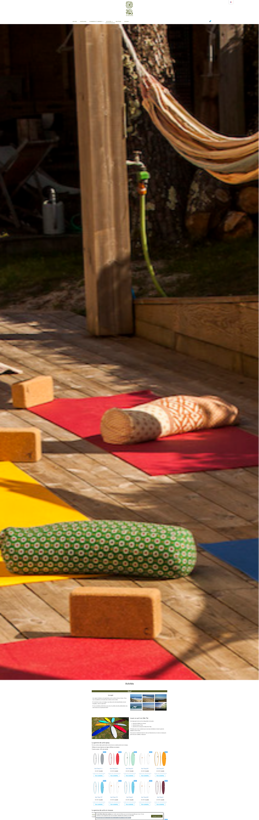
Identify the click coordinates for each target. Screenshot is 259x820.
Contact (126, 21)
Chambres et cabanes (95, 21)
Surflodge (83, 21)
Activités (108, 21)
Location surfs (95, 773)
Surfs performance (101, 773)
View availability (99, 775)
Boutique (118, 21)
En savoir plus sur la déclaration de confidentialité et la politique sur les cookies (113, 817)
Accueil (75, 21)
